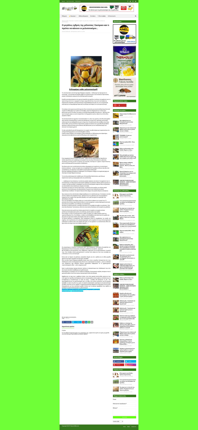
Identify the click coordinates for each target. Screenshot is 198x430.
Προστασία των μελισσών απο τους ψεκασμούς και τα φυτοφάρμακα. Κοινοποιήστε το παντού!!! (127, 257)
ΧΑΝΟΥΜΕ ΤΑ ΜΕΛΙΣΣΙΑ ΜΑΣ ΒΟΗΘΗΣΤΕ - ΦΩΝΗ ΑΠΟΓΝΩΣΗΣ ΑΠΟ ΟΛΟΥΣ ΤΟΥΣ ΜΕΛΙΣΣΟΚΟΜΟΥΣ (128, 183)
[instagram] (133, 1)
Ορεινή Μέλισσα (66, 31)
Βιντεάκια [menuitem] (92, 16)
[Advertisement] (86, 45)
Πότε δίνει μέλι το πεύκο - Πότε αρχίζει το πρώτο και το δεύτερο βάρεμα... (127, 217)
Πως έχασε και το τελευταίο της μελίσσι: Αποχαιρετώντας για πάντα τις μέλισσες (127, 210)
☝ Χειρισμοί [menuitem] (72, 16)
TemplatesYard (73, 427)
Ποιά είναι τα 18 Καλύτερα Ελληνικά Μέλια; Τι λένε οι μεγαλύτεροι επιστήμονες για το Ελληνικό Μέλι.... (127, 342)
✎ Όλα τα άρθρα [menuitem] (102, 16)
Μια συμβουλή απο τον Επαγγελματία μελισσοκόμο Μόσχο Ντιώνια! (126, 122)
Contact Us (133, 426)
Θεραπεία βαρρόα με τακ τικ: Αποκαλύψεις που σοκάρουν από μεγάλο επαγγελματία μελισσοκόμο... (128, 174)
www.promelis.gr (66, 291)
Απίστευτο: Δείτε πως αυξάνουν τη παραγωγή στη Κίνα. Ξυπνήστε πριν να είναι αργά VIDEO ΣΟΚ (128, 317)
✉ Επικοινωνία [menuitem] (111, 16)
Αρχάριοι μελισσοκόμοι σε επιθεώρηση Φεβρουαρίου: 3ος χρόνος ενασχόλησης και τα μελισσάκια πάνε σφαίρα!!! (127, 266)
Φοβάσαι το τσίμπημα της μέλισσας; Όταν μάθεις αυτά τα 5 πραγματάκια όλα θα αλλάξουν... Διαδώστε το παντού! (127, 325)
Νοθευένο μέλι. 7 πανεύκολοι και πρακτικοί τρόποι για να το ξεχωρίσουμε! (127, 302)
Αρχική (63, 1)
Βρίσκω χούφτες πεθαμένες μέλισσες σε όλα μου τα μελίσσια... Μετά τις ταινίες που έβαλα (127, 165)
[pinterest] (135, 1)
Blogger (83, 427)
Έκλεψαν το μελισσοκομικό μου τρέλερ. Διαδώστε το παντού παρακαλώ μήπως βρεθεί (127, 350)
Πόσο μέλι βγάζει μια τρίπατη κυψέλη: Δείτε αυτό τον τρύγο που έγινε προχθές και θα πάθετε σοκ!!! (128, 156)
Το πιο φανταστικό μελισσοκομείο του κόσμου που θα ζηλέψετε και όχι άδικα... (128, 202)
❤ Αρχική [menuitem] (64, 16)
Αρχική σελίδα (65, 20)
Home (124, 426)
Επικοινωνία (78, 1)
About (128, 426)
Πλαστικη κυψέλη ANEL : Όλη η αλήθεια (127, 142)
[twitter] (130, 1)
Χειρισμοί (71, 20)
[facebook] (128, 1)
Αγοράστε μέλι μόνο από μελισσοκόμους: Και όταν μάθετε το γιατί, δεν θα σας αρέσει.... (127, 295)
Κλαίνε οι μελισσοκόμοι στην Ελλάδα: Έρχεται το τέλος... (126, 149)
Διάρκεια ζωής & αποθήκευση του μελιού (128, 114)
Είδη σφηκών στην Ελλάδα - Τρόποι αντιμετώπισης (126, 195)
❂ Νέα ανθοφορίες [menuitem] (83, 16)
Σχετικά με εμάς (70, 1)
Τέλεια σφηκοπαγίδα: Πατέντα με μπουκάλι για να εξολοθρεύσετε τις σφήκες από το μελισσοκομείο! (128, 225)
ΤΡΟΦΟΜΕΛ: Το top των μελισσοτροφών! (126, 136)
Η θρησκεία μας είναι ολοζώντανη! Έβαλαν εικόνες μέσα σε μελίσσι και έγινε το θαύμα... (128, 129)
